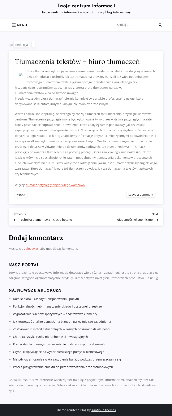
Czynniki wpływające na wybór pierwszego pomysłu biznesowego (58, 352)
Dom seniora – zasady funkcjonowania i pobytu (46, 299)
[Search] (160, 24)
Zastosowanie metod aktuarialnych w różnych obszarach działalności (61, 329)
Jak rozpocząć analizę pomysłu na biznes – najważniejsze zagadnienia (62, 322)
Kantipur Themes (103, 410)
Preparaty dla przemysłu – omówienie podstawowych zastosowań (59, 344)
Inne (22, 195)
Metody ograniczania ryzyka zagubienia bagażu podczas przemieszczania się (67, 359)
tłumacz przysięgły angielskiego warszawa (55, 185)
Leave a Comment (141, 194)
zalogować (31, 249)
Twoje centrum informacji (86, 6)
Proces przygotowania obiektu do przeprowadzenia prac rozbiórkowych (63, 367)
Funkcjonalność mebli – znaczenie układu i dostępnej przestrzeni (58, 306)
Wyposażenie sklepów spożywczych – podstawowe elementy (55, 314)
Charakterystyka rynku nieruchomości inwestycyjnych (50, 337)
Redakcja (21, 45)
